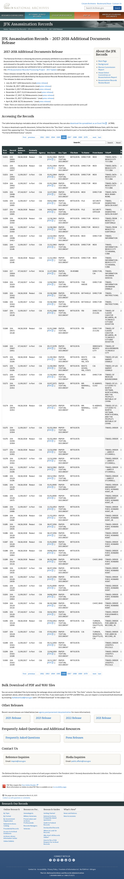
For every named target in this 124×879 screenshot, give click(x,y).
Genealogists (28, 813)
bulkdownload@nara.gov (22, 697)
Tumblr (62, 860)
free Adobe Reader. (29, 785)
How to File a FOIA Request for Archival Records (51, 842)
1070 (86, 137)
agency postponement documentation (55, 712)
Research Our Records (12, 15)
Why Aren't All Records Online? (52, 836)
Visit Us (86, 15)
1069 (80, 137)
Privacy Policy (53, 869)
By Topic (7, 813)
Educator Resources (62, 15)
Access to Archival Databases (10, 832)
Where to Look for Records (50, 831)
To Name (85, 152)
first (24, 137)
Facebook (50, 860)
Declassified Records (51, 828)
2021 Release (103, 717)
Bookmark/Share (104, 3)
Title (107, 152)
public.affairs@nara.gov (81, 761)
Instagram (58, 860)
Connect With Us (62, 856)
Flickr (73, 860)
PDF (49, 159)
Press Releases (74, 737)
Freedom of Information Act (69, 869)
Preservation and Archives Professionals (30, 821)
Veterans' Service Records (37, 15)
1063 (47, 137)
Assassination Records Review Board (107, 81)
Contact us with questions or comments (16, 798)
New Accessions (70, 816)
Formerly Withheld (33, 151)
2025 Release (13, 717)
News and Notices (70, 813)
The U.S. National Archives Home (26, 6)
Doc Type (62, 152)
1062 (42, 137)
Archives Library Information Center (10, 837)
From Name (98, 152)
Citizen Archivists (89, 3)
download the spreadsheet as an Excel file (87, 123)
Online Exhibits (9, 841)
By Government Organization (9, 820)
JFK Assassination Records (37, 29)
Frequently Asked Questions (23, 737)
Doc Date (51, 152)
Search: (77, 142)
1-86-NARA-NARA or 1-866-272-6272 (62, 875)
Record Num (13, 151)
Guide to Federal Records (50, 824)
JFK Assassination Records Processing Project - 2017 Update (32, 69)
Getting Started (49, 813)
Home (6, 29)
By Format (7, 816)
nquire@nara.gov (19, 761)
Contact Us (117, 3)
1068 (75, 137)
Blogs (69, 860)
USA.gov (93, 869)
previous (31, 137)
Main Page (102, 61)
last (99, 137)
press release (41, 83)
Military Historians (30, 816)
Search (117, 8)
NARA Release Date (21, 150)
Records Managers (30, 826)
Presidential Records (11, 829)
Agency (42, 152)
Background (103, 64)
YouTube (65, 860)
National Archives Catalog (10, 825)
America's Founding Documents (111, 15)
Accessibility (41, 869)
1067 (69, 137)
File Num (74, 152)
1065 (58, 137)
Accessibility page (59, 787)
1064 (53, 137)
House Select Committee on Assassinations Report (107, 74)
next (94, 137)
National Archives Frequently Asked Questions (50, 818)
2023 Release (43, 717)
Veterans (27, 829)
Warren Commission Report (106, 68)
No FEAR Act (84, 869)
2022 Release (73, 717)
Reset (118, 143)
